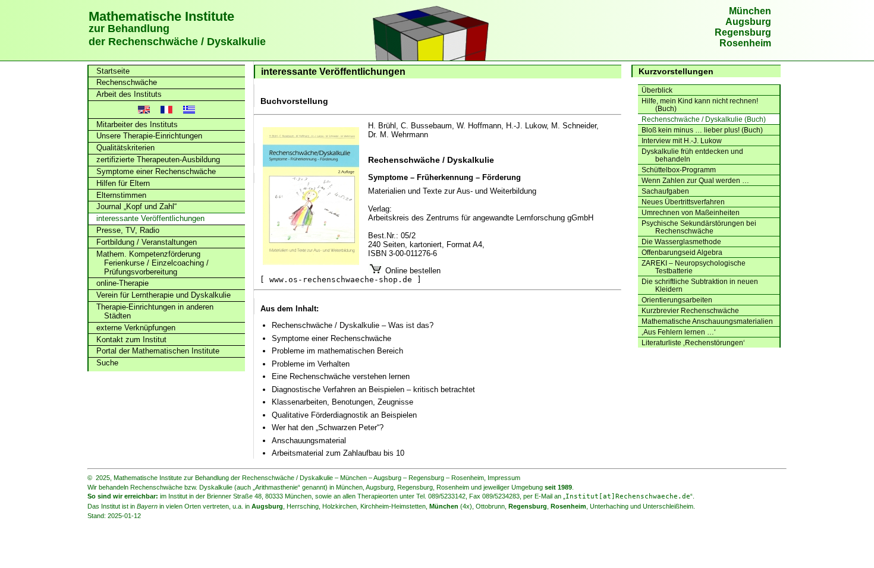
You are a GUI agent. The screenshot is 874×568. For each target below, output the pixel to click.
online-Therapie (122, 283)
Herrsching (303, 506)
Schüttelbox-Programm (679, 169)
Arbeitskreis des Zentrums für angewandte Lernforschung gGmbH (480, 217)
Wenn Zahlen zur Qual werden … (695, 180)
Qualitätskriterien (125, 147)
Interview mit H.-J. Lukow (682, 140)
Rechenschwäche (126, 82)
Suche (107, 362)
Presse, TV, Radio (127, 230)
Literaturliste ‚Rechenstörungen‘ (693, 342)
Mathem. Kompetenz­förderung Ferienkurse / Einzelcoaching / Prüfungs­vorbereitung (152, 263)
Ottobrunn (490, 506)
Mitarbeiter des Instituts (137, 124)
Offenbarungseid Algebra (682, 252)
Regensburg (743, 32)
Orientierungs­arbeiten (677, 300)
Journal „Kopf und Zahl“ (136, 206)
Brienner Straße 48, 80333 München (259, 496)
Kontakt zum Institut (131, 339)
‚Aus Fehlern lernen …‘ (679, 332)
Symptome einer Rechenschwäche (156, 171)
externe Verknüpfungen (135, 327)
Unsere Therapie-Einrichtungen (149, 135)
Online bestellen (350, 275)
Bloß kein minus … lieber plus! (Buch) (702, 130)
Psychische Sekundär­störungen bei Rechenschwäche (699, 227)
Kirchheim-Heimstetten (393, 506)
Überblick (657, 90)
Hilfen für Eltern (123, 183)
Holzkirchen (339, 506)
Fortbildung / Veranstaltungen (146, 242)
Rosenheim (745, 43)
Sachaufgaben (665, 191)
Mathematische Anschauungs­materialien (707, 321)
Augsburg (748, 22)
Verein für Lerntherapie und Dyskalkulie (163, 295)
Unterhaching (609, 506)
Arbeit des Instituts (129, 94)
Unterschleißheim (668, 506)
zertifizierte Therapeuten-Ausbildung (158, 159)
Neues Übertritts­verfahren (683, 202)
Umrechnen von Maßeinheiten (691, 212)
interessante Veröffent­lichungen (150, 218)
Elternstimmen (121, 195)
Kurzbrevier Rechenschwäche (690, 310)
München (750, 11)
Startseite (113, 71)
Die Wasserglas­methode (681, 241)
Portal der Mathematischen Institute (157, 350)
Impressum (504, 477)
